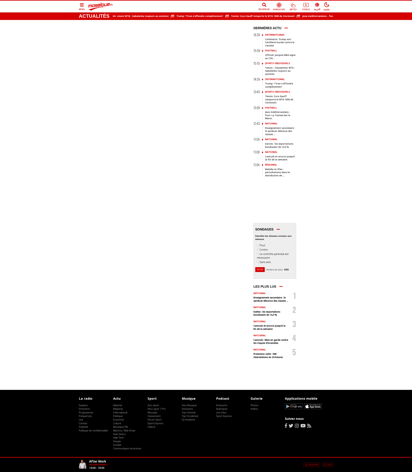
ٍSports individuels (277, 63)
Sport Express (155, 423)
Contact (83, 423)
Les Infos (221, 412)
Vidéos (254, 408)
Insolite (117, 444)
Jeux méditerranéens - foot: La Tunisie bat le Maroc (325, 16)
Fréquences (85, 416)
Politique (118, 416)
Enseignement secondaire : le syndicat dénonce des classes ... (280, 131)
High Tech (118, 437)
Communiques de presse (127, 448)
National (271, 123)
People (117, 441)
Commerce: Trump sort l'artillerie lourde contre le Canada (279, 42)
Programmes (86, 412)
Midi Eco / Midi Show (124, 430)
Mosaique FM (120, 426)
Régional (271, 164)
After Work (97, 461)
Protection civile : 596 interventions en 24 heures (268, 355)
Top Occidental (190, 416)
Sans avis (265, 262)
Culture (117, 423)
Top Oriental (188, 412)
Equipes (83, 405)
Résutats (152, 412)
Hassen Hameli (98, 464)
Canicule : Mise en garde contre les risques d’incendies (270, 341)
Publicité (83, 426)
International (275, 34)
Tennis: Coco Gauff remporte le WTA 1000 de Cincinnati (256, 16)
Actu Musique (189, 405)
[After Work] (83, 469)
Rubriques (222, 408)
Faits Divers (119, 434)
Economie (118, 419)
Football (271, 50)
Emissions (84, 408)
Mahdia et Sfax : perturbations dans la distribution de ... (277, 172)
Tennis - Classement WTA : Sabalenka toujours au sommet (128, 16)
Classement (154, 416)
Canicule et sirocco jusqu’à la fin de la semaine (280, 158)
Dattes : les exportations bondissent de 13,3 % (279, 145)
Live (81, 419)
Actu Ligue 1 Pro (157, 408)
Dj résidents (188, 419)
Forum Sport (154, 419)
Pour (262, 245)
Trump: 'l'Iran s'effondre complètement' (192, 16)
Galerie (151, 426)
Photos (254, 405)
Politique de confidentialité (93, 430)
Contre (264, 249)
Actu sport (153, 405)
